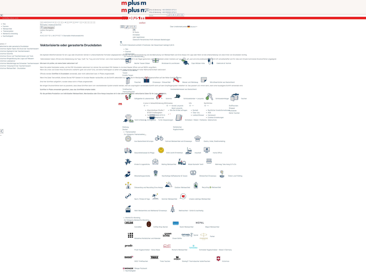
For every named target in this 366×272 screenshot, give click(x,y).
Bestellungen (165, 40)
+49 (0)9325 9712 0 (169, 10)
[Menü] (122, 26)
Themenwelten (8, 31)
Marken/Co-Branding (10, 34)
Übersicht (136, 40)
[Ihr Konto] (134, 27)
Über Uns (173, 26)
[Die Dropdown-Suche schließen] (182, 15)
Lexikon (184, 26)
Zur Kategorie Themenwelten (134, 134)
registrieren (140, 37)
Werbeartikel (7, 29)
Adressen (157, 40)
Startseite (43, 25)
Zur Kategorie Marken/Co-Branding (136, 220)
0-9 (42, 22)
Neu (4, 24)
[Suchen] (169, 15)
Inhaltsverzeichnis (55, 25)
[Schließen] (1, 135)
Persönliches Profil (147, 40)
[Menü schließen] (149, 220)
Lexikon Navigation (48, 28)
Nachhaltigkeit (8, 36)
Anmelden (136, 35)
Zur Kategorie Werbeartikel (133, 56)
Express (5, 26)
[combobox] (158, 16)
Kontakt (179, 26)
